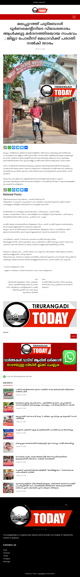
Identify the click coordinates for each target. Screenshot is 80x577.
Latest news (38, 271)
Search (5, 332)
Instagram (6, 559)
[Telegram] (18, 147)
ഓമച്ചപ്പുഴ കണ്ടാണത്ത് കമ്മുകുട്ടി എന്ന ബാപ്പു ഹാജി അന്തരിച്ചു (45, 443)
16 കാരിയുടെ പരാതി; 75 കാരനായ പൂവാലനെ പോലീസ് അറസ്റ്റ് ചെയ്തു (29, 239)
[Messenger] (22, 147)
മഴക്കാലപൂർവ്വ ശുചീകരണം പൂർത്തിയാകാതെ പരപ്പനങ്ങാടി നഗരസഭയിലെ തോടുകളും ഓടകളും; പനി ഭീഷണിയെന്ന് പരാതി (45, 404)
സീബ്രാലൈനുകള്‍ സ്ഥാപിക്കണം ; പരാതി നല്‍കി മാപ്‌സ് (24, 199)
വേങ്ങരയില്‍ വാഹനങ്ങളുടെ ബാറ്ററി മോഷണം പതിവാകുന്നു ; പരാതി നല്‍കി (31, 212)
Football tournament (26, 271)
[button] (4, 17)
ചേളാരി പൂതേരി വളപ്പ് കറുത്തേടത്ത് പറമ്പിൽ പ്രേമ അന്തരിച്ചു (44, 430)
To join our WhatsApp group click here (19, 376)
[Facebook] (13, 147)
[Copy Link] (5, 147)
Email (5, 550)
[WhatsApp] (9, 147)
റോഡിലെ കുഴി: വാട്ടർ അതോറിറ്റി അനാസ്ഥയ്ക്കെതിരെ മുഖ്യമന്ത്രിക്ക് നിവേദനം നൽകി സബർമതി (41, 458)
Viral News (41, 574)
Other (22, 267)
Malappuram (15, 267)
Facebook (6, 553)
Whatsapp (6, 562)
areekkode (14, 271)
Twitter (5, 556)
